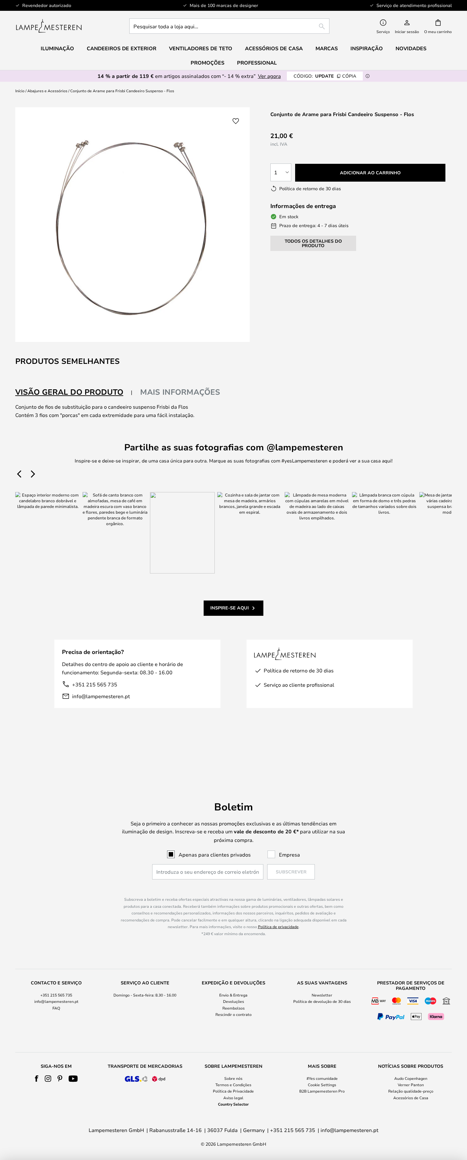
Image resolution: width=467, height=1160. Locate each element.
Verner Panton (411, 1084)
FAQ (56, 1008)
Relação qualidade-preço (410, 1091)
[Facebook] (36, 1078)
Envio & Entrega (233, 994)
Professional (257, 62)
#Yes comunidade (322, 1078)
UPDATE (325, 76)
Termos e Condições (233, 1084)
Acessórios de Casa (410, 1097)
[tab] (73, 392)
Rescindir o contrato (233, 1014)
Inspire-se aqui (229, 608)
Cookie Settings (322, 1084)
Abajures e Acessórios (47, 90)
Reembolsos (233, 1008)
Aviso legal (233, 1097)
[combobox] (229, 26)
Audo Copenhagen (410, 1078)
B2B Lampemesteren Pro (322, 1091)
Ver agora (269, 76)
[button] (235, 121)
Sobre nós (233, 1078)
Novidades (411, 48)
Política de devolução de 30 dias (322, 1001)
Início (19, 90)
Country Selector (233, 1104)
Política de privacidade (278, 926)
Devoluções (233, 1001)
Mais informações (180, 391)
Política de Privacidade (233, 1091)
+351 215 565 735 (94, 684)
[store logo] (48, 26)
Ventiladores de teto (200, 48)
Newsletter (322, 994)
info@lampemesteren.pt (101, 696)
